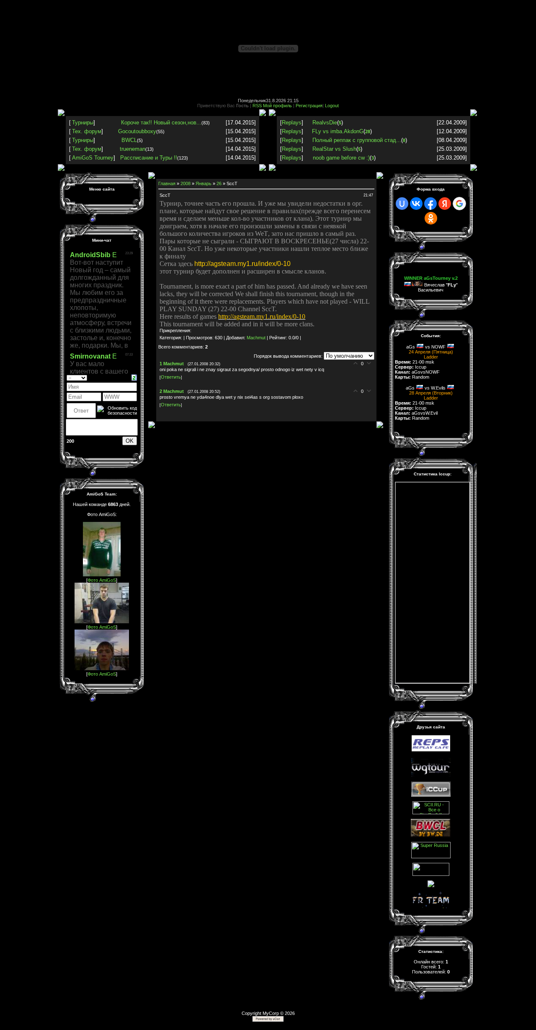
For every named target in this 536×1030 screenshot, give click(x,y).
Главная (166, 183)
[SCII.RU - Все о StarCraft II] (430, 812)
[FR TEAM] (431, 906)
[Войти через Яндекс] (444, 203)
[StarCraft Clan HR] (431, 885)
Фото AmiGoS (102, 580)
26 (219, 183)
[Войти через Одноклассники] (431, 218)
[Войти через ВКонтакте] (416, 203)
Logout (332, 105)
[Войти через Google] (459, 203)
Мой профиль (277, 105)
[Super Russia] (431, 856)
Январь (203, 183)
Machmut (256, 337)
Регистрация (309, 105)
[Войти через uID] (402, 203)
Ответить (171, 376)
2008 (185, 183)
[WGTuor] (431, 775)
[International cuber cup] (431, 795)
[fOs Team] (430, 874)
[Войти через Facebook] (430, 203)
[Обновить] (134, 376)
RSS (257, 105)
